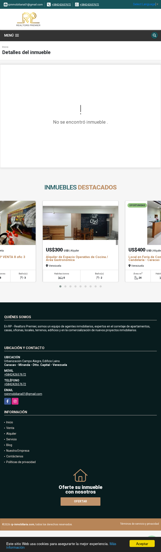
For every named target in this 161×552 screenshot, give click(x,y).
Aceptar (142, 543)
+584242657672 (61, 4)
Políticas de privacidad (21, 462)
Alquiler (11, 433)
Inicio (5, 47)
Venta (10, 428)
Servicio (11, 439)
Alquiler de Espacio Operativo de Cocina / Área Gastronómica (77, 258)
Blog (9, 445)
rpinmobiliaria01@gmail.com (23, 394)
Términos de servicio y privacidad (139, 523)
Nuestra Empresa (17, 450)
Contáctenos (14, 456)
